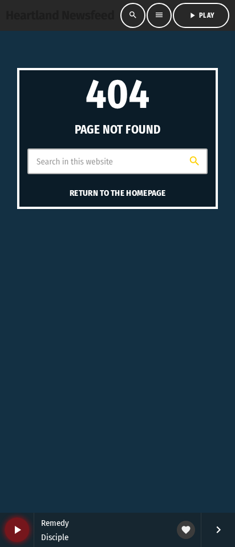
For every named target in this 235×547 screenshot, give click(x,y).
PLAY (201, 15)
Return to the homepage (118, 193)
